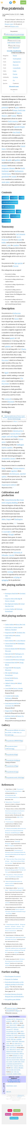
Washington (18, 519)
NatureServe (16, 48)
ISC (16, 1045)
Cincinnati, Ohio (9, 705)
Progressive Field (10, 632)
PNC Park (7, 673)
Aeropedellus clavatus (8, 458)
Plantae (15, 55)
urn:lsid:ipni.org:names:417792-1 (14, 1063)
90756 (17, 1023)
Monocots (16, 65)
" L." (10, 874)
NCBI (18, 1051)
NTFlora (22, 1053)
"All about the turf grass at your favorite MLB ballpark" (15, 961)
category (17, 1010)
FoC (7, 1037)
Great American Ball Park (12, 703)
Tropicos (16, 1065)
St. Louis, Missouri (20, 640)
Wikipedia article (21, 1095)
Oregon (8, 519)
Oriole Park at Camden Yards (13, 627)
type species (18, 263)
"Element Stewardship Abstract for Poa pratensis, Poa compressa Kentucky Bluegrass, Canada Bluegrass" (15, 830)
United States (9, 1085)
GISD (12, 1039)
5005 (21, 1021)
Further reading (15, 216)
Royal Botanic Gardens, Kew (16, 876)
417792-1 (20, 1043)
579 (12, 1035)
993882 (19, 1074)
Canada (13, 176)
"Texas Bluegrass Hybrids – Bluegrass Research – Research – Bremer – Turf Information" (15, 926)
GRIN (13, 1041)
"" (20, 789)
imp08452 (8, 1041)
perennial (5, 107)
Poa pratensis (21, 1035)
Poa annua (5, 360)
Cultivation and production (9, 202)
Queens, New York (17, 656)
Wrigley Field (8, 711)
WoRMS (15, 1074)
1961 (16, 1021)
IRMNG (8, 1045)
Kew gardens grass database (13, 999)
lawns (4, 160)
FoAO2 (16, 1035)
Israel (15, 1085)
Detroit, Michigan (20, 659)
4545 (21, 1051)
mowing (10, 572)
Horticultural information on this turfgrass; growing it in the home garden (14, 984)
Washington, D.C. (19, 654)
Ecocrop (8, 1029)
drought (11, 534)
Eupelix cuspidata (7, 447)
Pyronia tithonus (15, 434)
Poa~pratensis (15, 1053)
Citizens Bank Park (10, 643)
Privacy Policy (14, 1118)
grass (17, 107)
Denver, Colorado (10, 601)
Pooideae (15, 77)
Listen (23, 2)
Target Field (8, 667)
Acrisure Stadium (10, 609)
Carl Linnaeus (20, 234)
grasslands (5, 176)
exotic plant (6, 182)
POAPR (8, 1033)
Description (14, 197)
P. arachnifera (7, 532)
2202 (7, 1049)
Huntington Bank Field (11, 593)
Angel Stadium (9, 635)
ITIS (22, 1045)
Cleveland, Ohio (20, 632)
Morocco (4, 116)
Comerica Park (9, 659)
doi (16, 793)
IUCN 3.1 (18, 42)
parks (9, 160)
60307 (7, 1043)
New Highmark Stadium (11, 604)
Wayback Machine (9, 885)
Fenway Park (8, 678)
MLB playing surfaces (8, 211)
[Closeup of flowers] (12, 760)
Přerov (15, 421)
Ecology (21, 197)
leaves (17, 319)
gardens (17, 160)
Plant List (22, 1059)
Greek (20, 240)
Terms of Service (17, 1114)
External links (6, 220)
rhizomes (11, 402)
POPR (19, 1061)
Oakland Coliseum (10, 683)
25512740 (21, 1065)
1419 (15, 1039)
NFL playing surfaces (8, 207)
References (5, 216)
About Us (8, 1114)
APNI (14, 1023)
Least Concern (11, 42)
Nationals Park (9, 654)
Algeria (19, 113)
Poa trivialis (5, 384)
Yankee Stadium (9, 624)
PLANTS (15, 1061)
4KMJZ (22, 1027)
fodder (4, 242)
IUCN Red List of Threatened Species (13, 791)
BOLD (11, 1025)
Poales (14, 71)
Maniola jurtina (18, 431)
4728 (7, 1055)
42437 (7, 1025)
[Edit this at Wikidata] (14, 1081)
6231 (13, 1043)
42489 (18, 1045)
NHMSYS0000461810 (11, 1051)
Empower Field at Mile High (13, 598)
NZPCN (18, 1057)
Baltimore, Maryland (11, 629)
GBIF (23, 1037)
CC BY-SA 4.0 (19, 1096)
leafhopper (20, 445)
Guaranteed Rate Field (11, 662)
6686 (23, 1025)
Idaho (4, 519)
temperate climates (8, 168)
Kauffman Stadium (10, 716)
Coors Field (8, 688)
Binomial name (14, 86)
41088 (7, 1047)
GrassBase (19, 1039)
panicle (12, 338)
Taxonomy (5, 197)
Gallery (18, 211)
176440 (14, 1047)
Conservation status (14, 37)
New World (16, 132)
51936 (11, 1023)
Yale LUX (8, 1091)
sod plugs (16, 577)
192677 (15, 1033)
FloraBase (8, 1035)
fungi (3, 468)
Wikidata (8, 1019)
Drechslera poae (14, 474)
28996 (16, 1041)
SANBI (7, 1065)
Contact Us (17, 1110)
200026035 (11, 1037)
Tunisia (13, 116)
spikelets (8, 346)
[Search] (14, 2)
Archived (11, 883)
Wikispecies (19, 1019)
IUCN (11, 1047)
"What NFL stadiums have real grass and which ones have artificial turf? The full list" (15, 950)
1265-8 (11, 1065)
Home (10, 1110)
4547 (12, 1072)
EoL (15, 1031)
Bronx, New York (20, 624)
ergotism (14, 471)
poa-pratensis (13, 1027)
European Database (11, 979)
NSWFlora (8, 1053)
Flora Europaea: (13, 976)
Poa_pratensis (9, 1031)
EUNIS (12, 1033)
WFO (15, 1072)
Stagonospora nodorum (9, 485)
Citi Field (7, 656)
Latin (9, 245)
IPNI (16, 1043)
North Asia (21, 110)
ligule (6, 373)
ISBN (18, 817)
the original (11, 845)
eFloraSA (16, 1029)
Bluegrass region (9, 24)
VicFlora (16, 1067)
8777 (12, 1029)
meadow (16, 245)
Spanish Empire (19, 127)
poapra (22, 1033)
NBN (22, 1049)
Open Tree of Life (10, 1059)
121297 (14, 1025)
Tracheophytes (17, 58)
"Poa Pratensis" (10, 822)
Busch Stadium (9, 640)
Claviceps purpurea (18, 468)
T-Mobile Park (9, 696)
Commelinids (16, 68)
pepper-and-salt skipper (10, 436)
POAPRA (20, 1037)
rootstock (8, 399)
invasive (4, 165)
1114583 (18, 1031)
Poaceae (15, 74)
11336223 (12, 1045)
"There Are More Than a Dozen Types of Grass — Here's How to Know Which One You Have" (15, 861)
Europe (15, 110)
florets (24, 349)
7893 (12, 1067)
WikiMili (4, 2)
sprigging (5, 580)
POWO (22, 1061)
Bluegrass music (14, 26)
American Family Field (11, 648)
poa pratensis (10, 1010)
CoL (19, 1027)
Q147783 (13, 1019)
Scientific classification (14, 51)
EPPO (22, 1031)
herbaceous (17, 313)
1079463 (17, 1059)
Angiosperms (16, 62)
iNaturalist (21, 1041)
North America (13, 121)
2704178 (8, 1039)
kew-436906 (9, 1061)
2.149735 (18, 1049)
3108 (21, 1057)
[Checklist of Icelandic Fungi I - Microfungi (15, 911)
